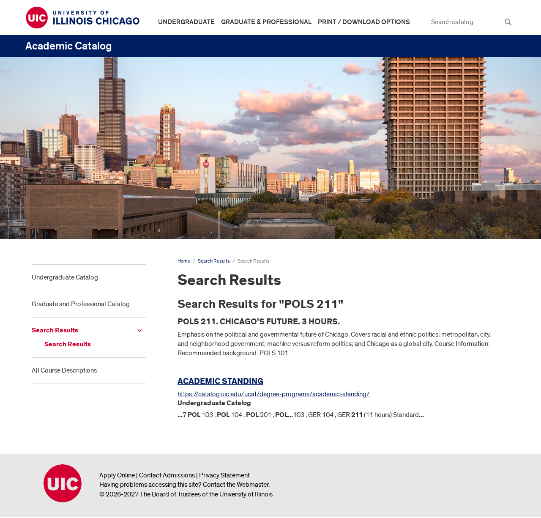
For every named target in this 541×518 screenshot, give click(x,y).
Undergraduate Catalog (65, 277)
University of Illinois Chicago (63, 483)
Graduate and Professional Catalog (81, 304)
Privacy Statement (224, 475)
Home (184, 261)
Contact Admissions (167, 475)
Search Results (55, 330)
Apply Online (117, 475)
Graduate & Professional (266, 22)
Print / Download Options (364, 22)
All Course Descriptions (64, 370)
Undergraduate (186, 22)
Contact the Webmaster (235, 484)
